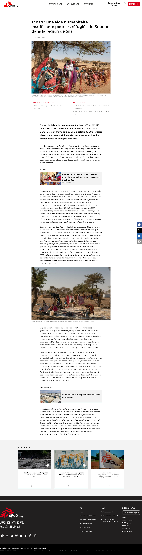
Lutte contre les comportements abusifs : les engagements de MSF (108, 475)
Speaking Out (126, 528)
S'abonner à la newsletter (88, 520)
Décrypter (88, 4)
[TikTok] (25, 535)
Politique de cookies (107, 512)
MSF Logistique (127, 523)
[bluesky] (16, 535)
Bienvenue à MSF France (88, 516)
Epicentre (125, 526)
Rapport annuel (85, 527)
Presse (82, 512)
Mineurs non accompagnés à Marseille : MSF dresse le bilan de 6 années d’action (72, 475)
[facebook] (2, 535)
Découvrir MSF (55, 4)
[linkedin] (11, 535)
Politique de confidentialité (110, 516)
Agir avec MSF (73, 4)
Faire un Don (133, 4)
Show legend (47, 465)
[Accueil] (11, 4)
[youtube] (21, 535)
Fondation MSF (127, 531)
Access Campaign (128, 520)
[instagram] (7, 535)
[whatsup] (35, 535)
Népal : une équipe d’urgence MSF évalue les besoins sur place (35, 475)
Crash (124, 517)
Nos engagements (86, 524)
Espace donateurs (86, 531)
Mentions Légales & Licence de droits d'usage (109, 520)
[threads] (30, 535)
